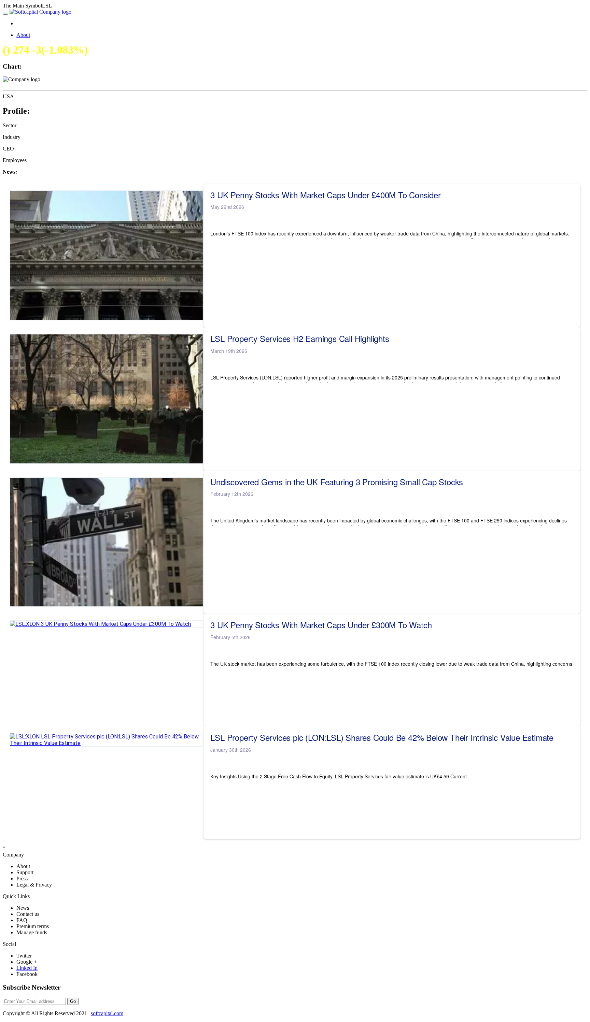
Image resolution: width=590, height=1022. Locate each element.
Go (73, 1001)
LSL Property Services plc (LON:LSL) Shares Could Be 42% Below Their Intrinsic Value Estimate (381, 737)
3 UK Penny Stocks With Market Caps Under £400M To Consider (325, 194)
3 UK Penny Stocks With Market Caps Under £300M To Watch (321, 624)
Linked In (27, 968)
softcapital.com (107, 1013)
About (23, 35)
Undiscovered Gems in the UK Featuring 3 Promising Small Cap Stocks (336, 481)
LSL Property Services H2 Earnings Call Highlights (299, 338)
